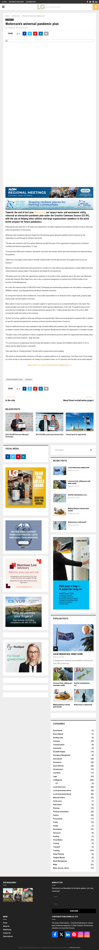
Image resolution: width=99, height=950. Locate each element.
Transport (56, 847)
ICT (57, 783)
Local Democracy (59, 787)
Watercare (39, 212)
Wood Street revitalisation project (78, 400)
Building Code (58, 738)
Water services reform (61, 868)
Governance (57, 762)
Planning (56, 808)
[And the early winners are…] (59, 498)
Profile (55, 822)
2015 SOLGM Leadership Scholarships (49, 434)
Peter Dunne (57, 805)
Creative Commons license (14, 379)
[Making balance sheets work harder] (59, 511)
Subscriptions (8, 936)
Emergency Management (61, 755)
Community (57, 748)
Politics (56, 815)
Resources (57, 833)
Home (5, 923)
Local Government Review (62, 794)
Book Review (57, 730)
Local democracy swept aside (78, 467)
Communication (58, 745)
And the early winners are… (78, 495)
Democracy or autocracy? (77, 522)
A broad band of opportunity (76, 434)
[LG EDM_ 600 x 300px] (71, 609)
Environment (57, 759)
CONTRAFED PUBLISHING (16, 2)
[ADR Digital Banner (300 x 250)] (23, 550)
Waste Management (60, 861)
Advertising (7, 930)
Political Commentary (60, 812)
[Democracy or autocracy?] (59, 525)
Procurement (57, 819)
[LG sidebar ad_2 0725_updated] (23, 588)
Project (55, 826)
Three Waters (58, 840)
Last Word (56, 773)
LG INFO (4, 2)
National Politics (59, 798)
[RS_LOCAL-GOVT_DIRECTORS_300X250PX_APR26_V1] (23, 672)
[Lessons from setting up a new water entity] (59, 484)
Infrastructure (58, 769)
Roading (56, 836)
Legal (55, 776)
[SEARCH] (91, 450)
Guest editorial (58, 766)
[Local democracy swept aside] (59, 470)
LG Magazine (9, 19)
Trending (56, 850)
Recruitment (57, 829)
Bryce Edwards (58, 734)
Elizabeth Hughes (59, 752)
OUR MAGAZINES (31, 2)
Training (56, 843)
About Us (6, 926)
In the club (10, 400)
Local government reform (62, 790)
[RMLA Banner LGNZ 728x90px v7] (49, 209)
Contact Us (7, 933)
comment (56, 741)
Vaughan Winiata (59, 858)
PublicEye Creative (75, 947)
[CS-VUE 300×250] (23, 626)
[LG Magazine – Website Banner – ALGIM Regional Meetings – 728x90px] (49, 197)
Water (55, 865)
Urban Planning (58, 854)
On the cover (57, 801)
